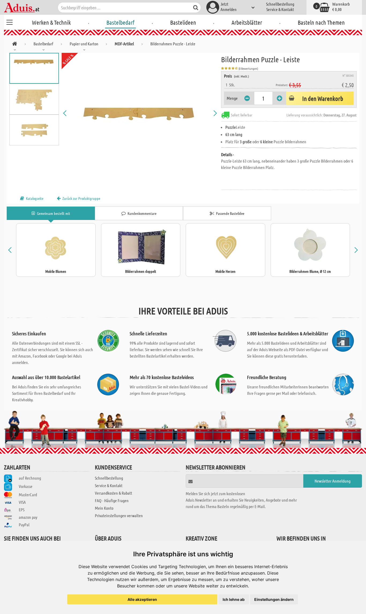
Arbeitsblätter (246, 22)
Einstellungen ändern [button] (274, 599)
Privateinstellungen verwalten (119, 515)
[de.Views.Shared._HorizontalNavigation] (15, 45)
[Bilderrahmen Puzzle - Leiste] (140, 113)
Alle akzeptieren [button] (142, 599)
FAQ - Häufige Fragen (112, 500)
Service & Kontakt (280, 9)
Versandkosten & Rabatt (113, 492)
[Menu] (9, 21)
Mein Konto (104, 507)
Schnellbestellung (280, 3)
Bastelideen (183, 22)
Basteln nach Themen (321, 22)
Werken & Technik (51, 22)
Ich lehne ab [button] (234, 599)
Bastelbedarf (120, 22)
